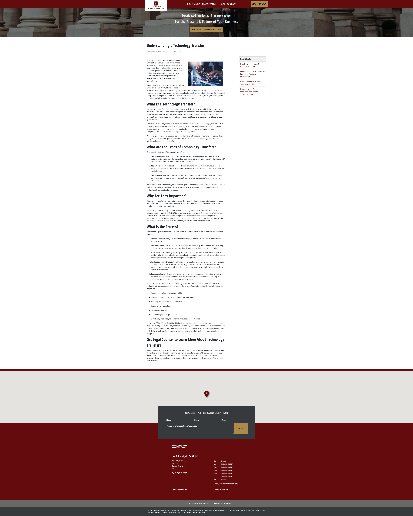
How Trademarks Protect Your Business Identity (250, 82)
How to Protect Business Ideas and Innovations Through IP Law (250, 91)
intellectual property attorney (164, 85)
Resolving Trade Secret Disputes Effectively (249, 65)
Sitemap (216, 503)
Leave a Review (178, 489)
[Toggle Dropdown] (218, 4)
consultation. (152, 360)
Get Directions (220, 489)
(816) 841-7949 (181, 473)
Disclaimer (227, 503)
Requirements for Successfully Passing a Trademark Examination (252, 74)
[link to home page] (156, 5)
